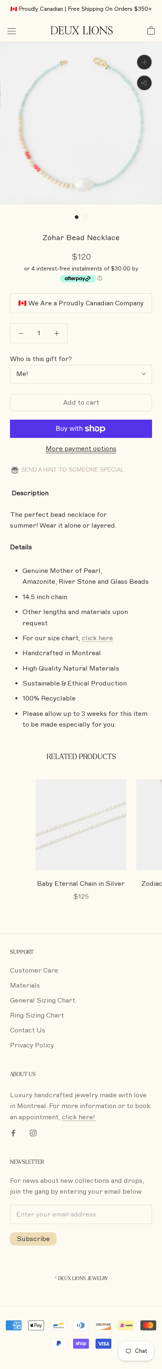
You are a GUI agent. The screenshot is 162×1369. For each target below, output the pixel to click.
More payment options (81, 449)
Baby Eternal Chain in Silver (81, 884)
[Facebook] (13, 1132)
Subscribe (33, 1239)
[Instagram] (33, 1132)
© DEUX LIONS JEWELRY (81, 1278)
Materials (25, 985)
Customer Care (34, 970)
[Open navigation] (11, 30)
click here (97, 638)
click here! (79, 1117)
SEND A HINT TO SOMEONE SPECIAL (72, 469)
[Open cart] (151, 31)
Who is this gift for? (41, 359)
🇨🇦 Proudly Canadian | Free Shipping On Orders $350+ (81, 9)
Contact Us (27, 1030)
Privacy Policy (32, 1045)
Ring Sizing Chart (37, 1015)
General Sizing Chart (42, 1000)
